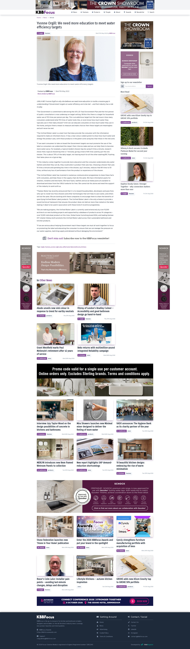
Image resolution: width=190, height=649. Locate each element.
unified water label (68, 247)
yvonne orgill (54, 247)
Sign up (149, 86)
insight (41, 33)
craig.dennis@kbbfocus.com (46, 638)
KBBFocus (112, 33)
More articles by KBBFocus (46, 94)
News (45, 18)
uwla (60, 247)
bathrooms (77, 247)
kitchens (83, 247)
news (49, 358)
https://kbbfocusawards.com (47, 632)
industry (42, 548)
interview (42, 434)
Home (39, 18)
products (49, 316)
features (47, 33)
